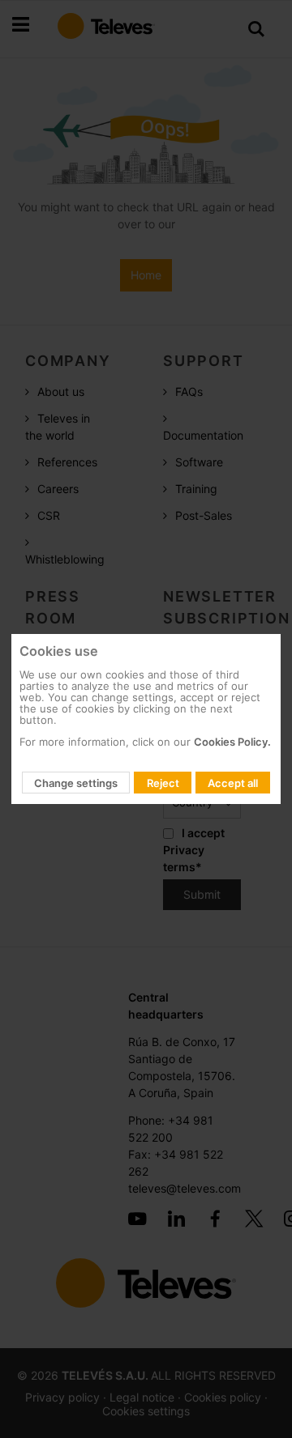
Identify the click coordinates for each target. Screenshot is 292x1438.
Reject (163, 782)
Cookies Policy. (232, 741)
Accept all (233, 782)
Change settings (76, 782)
